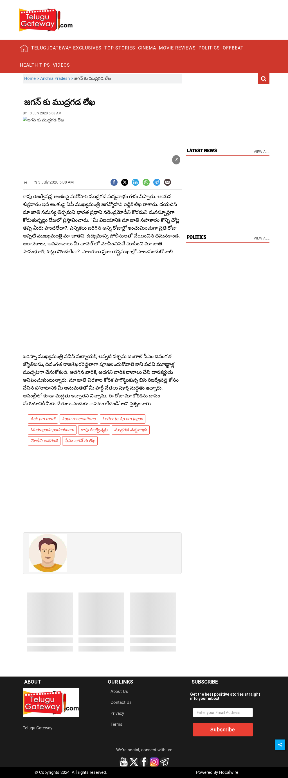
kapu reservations (79, 418)
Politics (209, 48)
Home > (32, 78)
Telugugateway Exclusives (66, 48)
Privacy (117, 713)
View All (261, 152)
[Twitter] (124, 182)
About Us (119, 691)
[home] (24, 48)
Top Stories (119, 48)
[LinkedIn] (135, 182)
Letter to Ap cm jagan (122, 418)
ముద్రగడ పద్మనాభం (130, 429)
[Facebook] (114, 182)
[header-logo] (46, 19)
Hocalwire (228, 772)
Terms (116, 724)
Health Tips (35, 65)
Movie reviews (177, 48)
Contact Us (121, 702)
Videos (61, 65)
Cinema (147, 48)
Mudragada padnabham (52, 429)
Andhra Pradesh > (57, 78)
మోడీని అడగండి (44, 440)
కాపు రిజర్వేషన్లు (94, 429)
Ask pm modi (42, 418)
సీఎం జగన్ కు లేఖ (80, 440)
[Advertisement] (126, 98)
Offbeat (233, 48)
